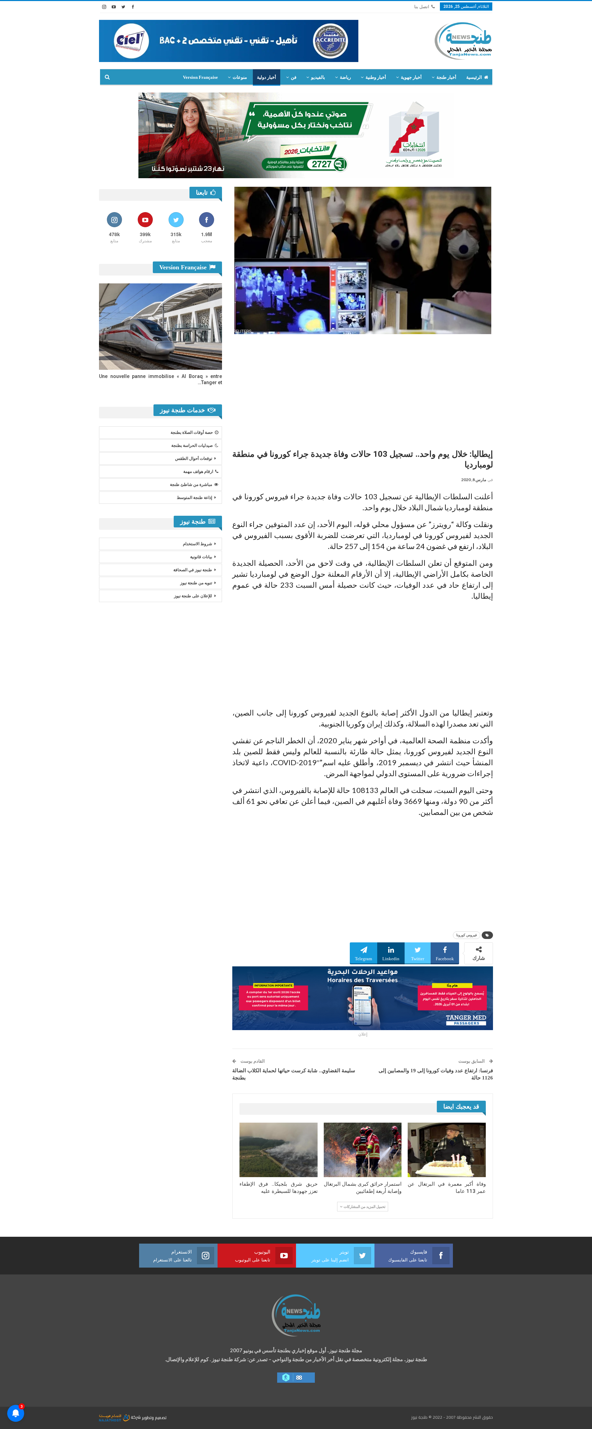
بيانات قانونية (201, 556)
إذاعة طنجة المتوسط (194, 497)
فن (293, 77)
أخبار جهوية (411, 77)
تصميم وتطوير (154, 1417)
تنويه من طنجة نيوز (196, 583)
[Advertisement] (362, 389)
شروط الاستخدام (197, 543)
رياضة (345, 77)
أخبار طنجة (446, 77)
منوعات (240, 77)
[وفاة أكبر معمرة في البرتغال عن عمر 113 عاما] (447, 1150)
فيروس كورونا (466, 935)
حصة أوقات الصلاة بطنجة (192, 432)
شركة (136, 1417)
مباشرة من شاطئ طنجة (191, 484)
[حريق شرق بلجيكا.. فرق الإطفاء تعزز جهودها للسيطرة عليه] (278, 1150)
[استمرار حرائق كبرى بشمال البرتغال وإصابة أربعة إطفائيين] (363, 1150)
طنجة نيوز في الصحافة (192, 569)
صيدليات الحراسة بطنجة (192, 445)
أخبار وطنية (376, 77)
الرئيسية (474, 77)
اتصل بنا (421, 6)
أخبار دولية (266, 77)
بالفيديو (318, 77)
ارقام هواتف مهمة (198, 471)
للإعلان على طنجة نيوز (193, 596)
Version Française (200, 77)
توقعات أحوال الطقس (193, 458)
